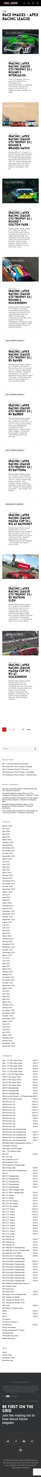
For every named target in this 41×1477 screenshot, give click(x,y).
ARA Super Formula (9, 1146)
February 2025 (7, 875)
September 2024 (8, 889)
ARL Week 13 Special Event (12, 1308)
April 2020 (6, 1032)
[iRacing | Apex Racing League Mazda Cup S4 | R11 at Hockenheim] (20, 668)
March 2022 (7, 969)
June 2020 (6, 1027)
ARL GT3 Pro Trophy (20, 1203)
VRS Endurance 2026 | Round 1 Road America (19, 775)
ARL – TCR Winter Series (11, 1151)
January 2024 (7, 908)
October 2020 (7, 1016)
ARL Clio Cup (7, 1157)
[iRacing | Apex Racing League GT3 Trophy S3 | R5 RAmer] (20, 362)
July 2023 (6, 925)
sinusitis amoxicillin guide (11, 788)
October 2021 (7, 983)
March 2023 (7, 936)
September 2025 (8, 856)
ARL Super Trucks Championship (20, 1294)
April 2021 (6, 999)
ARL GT (20, 1173)
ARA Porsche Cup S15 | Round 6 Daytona (19, 789)
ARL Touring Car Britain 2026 (13, 1302)
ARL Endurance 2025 (10, 1162)
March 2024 (7, 903)
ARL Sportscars (8, 1289)
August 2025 (7, 859)
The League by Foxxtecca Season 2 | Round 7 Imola (20, 794)
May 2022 (6, 963)
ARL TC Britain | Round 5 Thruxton (15, 769)
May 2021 (6, 996)
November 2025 (8, 850)
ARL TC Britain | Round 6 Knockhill (15, 764)
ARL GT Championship (20, 1176)
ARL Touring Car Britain (11, 1297)
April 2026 (6, 837)
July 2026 (6, 828)
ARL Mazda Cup (8, 1236)
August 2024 (7, 892)
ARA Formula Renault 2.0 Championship (20, 1096)
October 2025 (7, 853)
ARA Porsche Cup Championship (14, 1129)
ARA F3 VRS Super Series (20, 1077)
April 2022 (6, 966)
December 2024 (8, 881)
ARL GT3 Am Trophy (20, 1201)
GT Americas (20, 1324)
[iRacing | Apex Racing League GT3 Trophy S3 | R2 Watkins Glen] (20, 591)
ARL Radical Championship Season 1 (16, 1283)
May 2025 (6, 867)
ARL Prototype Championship (13, 1258)
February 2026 (7, 842)
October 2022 (7, 950)
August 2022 (7, 955)
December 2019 (8, 1043)
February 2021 (7, 1005)
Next (29, 729)
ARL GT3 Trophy (20, 1209)
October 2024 (7, 886)
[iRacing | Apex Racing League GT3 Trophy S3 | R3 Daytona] (20, 472)
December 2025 (8, 848)
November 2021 (8, 980)
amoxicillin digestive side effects (14, 793)
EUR (11, 1396)
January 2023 (7, 941)
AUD (15, 1396)
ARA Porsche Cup (20, 1102)
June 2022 (6, 961)
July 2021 (6, 991)
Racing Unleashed (9, 1327)
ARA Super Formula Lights (12, 1148)
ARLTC (20, 1311)
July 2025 (6, 861)
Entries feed (7, 1355)
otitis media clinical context (13, 810)
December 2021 (8, 977)
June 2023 (6, 928)
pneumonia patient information (14, 798)
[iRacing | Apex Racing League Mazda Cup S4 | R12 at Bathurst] (20, 526)
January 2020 (7, 1040)
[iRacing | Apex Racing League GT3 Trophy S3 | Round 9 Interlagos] (20, 64)
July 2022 (6, 958)
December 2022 (8, 944)
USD (7, 1396)
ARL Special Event (9, 1286)
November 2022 (8, 947)
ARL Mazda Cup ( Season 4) (14, 504)
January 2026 (7, 845)
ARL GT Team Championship (13, 1190)
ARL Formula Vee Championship (20, 1170)
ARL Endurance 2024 (10, 1159)
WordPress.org (7, 1360)
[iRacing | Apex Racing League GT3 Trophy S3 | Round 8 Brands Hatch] (20, 139)
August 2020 (7, 1021)
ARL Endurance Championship (13, 1165)
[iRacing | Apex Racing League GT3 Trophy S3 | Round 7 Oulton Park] (20, 216)
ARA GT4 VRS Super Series (20, 1099)
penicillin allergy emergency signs (14, 804)
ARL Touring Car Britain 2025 (13, 1300)
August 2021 (7, 988)
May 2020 (6, 1029)
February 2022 (7, 972)
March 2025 (7, 872)
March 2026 (7, 839)
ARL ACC (20, 1154)
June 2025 (6, 864)
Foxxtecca (6, 1319)
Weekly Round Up (8, 1338)
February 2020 (7, 1038)
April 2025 (6, 870)
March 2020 (7, 1035)
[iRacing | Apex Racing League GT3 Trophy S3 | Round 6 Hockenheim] (20, 295)
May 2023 (6, 930)
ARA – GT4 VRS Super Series (20, 1074)
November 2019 (8, 1046)
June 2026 (6, 831)
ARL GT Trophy (20, 1195)
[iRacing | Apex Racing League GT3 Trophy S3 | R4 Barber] (20, 417)
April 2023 (6, 933)
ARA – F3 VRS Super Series (20, 1060)
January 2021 (7, 1007)
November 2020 (8, 1013)
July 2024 (6, 895)
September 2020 (8, 1018)
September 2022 (8, 952)
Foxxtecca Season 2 (10, 1322)
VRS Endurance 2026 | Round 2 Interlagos (18, 772)
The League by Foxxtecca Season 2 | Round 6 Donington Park (20, 800)
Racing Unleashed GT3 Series (13, 1330)
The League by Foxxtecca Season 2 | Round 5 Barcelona (17, 806)
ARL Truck (20, 1305)
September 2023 (8, 919)
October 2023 (7, 917)
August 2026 (7, 826)
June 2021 (6, 994)
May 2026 (6, 834)
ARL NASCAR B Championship (20, 1247)
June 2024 (6, 897)
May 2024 (6, 900)
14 (23, 729)
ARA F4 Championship (20, 1088)
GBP (4, 1396)
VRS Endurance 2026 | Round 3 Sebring (17, 766)
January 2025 (7, 878)
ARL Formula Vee (20, 1168)
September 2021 (8, 985)
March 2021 (7, 1002)
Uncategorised (7, 1333)
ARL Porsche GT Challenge (20, 1256)
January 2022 (7, 974)
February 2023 (7, 939)
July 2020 (6, 1024)
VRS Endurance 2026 (10, 1336)
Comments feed (8, 1358)
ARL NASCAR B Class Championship (20, 1250)
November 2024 (8, 884)
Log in (4, 1352)
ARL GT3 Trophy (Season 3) (15, 340)
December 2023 (8, 911)
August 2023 (7, 922)
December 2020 (8, 1010)
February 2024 (7, 906)
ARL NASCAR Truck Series (20, 1253)
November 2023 (8, 914)
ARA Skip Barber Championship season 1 (17, 1143)
